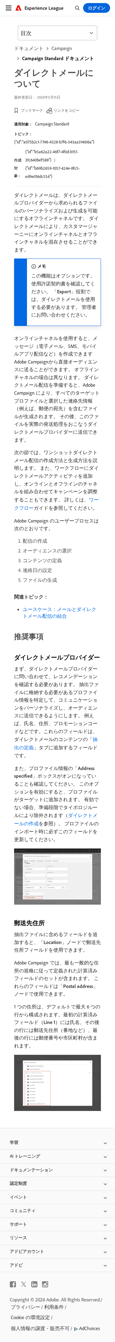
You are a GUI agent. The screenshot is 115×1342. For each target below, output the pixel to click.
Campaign (62, 48)
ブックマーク (32, 110)
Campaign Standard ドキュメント (58, 58)
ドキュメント (29, 48)
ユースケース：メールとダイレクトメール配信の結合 (59, 612)
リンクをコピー (66, 110)
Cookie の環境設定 (30, 1317)
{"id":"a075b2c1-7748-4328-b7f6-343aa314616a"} (54, 142)
